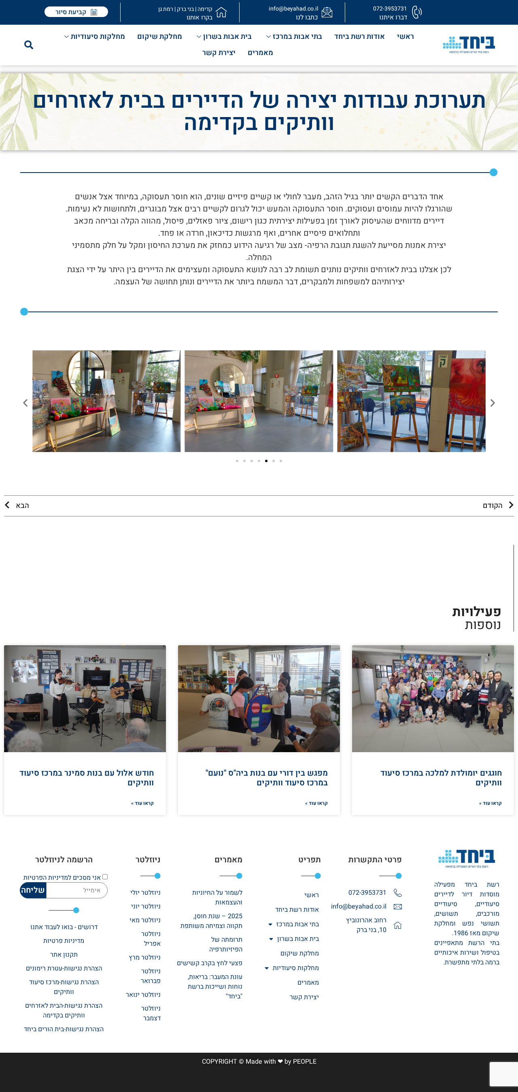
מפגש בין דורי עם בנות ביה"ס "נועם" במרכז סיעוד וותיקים (267, 778)
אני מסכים (62, 878)
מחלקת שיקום (159, 36)
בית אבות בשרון (227, 36)
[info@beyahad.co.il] (327, 12)
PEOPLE (304, 1061)
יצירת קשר (219, 52)
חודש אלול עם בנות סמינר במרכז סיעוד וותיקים (86, 778)
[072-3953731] (416, 12)
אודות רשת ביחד (359, 36)
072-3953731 (390, 8)
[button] (29, 45)
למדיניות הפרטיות (47, 878)
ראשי (405, 36)
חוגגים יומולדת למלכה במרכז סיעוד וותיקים (441, 778)
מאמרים (260, 52)
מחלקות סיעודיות (98, 36)
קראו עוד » (490, 803)
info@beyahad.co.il (293, 8)
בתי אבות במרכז (297, 36)
